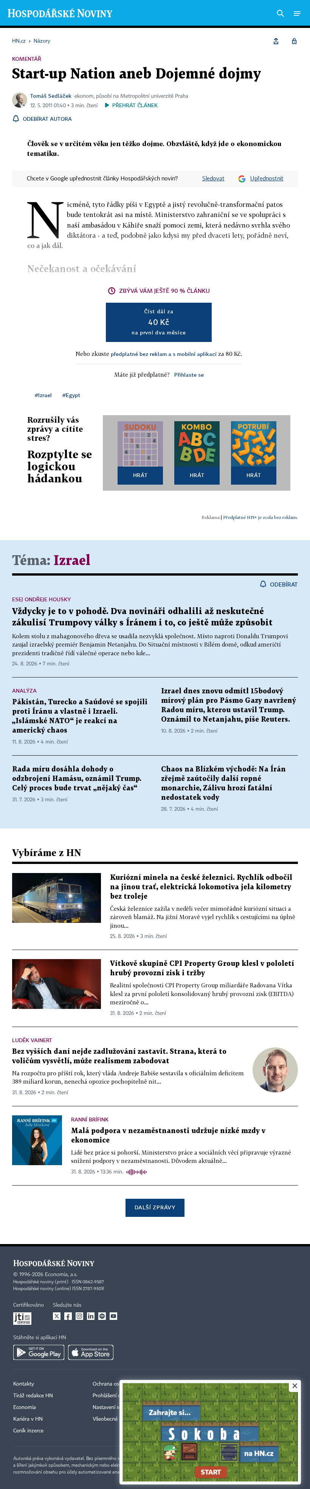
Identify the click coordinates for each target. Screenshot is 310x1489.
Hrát (140, 475)
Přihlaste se (189, 374)
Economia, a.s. (61, 1274)
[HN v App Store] (90, 1352)
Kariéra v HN (28, 1419)
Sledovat (213, 179)
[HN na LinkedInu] (91, 1316)
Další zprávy (155, 1207)
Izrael (72, 561)
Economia (24, 1407)
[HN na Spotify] (102, 1316)
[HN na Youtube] (113, 1316)
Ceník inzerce (28, 1431)
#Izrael (43, 395)
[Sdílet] (276, 41)
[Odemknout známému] (294, 41)
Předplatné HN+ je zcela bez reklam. (260, 517)
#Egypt (71, 395)
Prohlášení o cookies (116, 1395)
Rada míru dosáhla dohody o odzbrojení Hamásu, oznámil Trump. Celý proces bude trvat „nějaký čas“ (76, 778)
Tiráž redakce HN (33, 1395)
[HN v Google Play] (38, 1352)
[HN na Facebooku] (68, 1316)
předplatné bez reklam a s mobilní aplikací (164, 354)
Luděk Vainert (32, 1040)
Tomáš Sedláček (50, 95)
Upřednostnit (267, 179)
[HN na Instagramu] (79, 1316)
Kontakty (23, 1384)
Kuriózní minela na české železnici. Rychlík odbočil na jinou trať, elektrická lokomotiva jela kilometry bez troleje (201, 887)
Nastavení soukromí (115, 1407)
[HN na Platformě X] (56, 1316)
